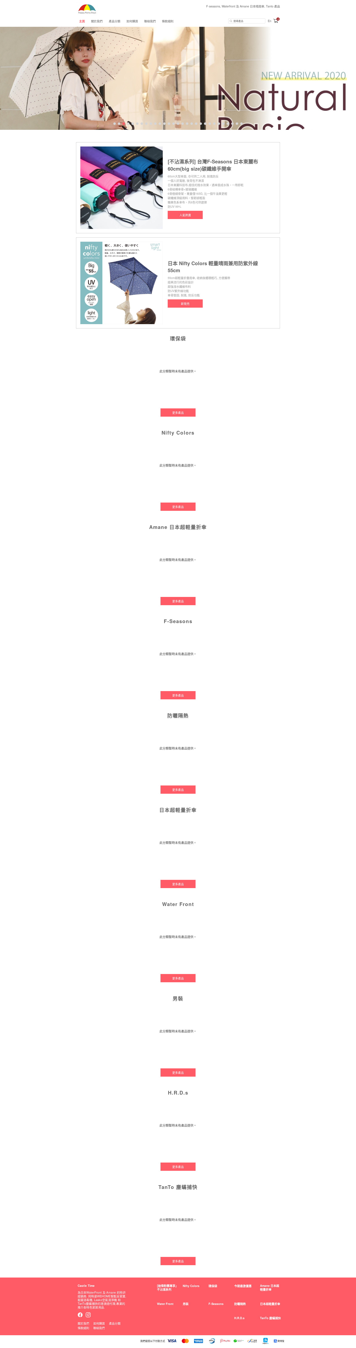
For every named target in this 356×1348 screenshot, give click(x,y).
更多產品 (178, 412)
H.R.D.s (239, 1318)
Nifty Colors (191, 1286)
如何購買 (132, 21)
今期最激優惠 (243, 1286)
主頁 (82, 21)
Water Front (165, 1304)
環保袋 (212, 1286)
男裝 (186, 1304)
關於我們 (97, 21)
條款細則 (167, 21)
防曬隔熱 (240, 1304)
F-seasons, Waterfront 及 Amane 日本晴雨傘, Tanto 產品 (243, 6)
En (269, 21)
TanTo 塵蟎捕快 (270, 1318)
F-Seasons (216, 1304)
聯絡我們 (150, 21)
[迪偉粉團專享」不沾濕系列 (167, 1287)
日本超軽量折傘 (270, 1304)
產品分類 (114, 21)
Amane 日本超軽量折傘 (269, 1287)
